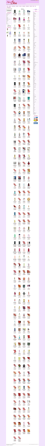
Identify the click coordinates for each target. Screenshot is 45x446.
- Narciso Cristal (24, 237)
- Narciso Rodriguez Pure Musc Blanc (19, 259)
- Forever (19, 143)
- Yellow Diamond (19, 360)
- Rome (28, 302)
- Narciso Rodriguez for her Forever (24, 252)
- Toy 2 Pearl (15, 331)
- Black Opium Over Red (19, 56)
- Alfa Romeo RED (14, 20)
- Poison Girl (29, 288)
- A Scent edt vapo (24, 360)
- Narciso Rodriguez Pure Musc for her (24, 259)
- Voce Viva (24, 353)
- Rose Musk (15, 309)
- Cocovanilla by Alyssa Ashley (19, 93)
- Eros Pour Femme (14, 389)
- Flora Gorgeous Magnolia (19, 136)
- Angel (19, 42)
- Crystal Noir (15, 107)
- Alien (19, 20)
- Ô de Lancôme (24, 266)
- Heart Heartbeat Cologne (19, 107)
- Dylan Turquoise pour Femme (28, 382)
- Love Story (24, 215)
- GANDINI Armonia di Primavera (28, 143)
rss (37, 444)
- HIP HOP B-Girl (19, 165)
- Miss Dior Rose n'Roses (19, 230)
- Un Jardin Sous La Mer (19, 338)
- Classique (24, 85)
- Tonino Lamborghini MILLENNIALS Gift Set (19, 324)
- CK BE (15, 85)
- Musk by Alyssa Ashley (29, 230)
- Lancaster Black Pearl (15, 208)
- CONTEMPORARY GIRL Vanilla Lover (24, 100)
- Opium (19, 273)
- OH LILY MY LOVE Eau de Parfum (29, 266)
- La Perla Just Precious (15, 201)
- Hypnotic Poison (28, 165)
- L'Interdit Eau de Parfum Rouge (29, 187)
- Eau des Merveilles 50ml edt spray (29, 114)
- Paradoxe (19, 280)
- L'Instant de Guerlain (14, 418)
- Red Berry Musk (15, 302)
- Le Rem (24, 208)
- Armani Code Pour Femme (14, 367)
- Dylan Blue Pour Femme (19, 114)
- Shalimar (24, 309)
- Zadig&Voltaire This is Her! (19, 440)
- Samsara (15, 432)
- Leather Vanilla (28, 208)
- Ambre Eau (24, 403)
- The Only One (24, 432)
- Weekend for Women (28, 432)
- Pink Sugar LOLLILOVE (15, 288)
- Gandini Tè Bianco (28, 150)
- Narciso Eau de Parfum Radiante (29, 237)
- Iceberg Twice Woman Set (24, 396)
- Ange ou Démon (15, 42)
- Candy (28, 71)
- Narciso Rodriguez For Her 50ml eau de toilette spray (15, 252)
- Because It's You (24, 49)
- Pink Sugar (24, 425)
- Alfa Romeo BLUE (28, 13)
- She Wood (29, 309)
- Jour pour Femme (14, 403)
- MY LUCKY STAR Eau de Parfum (15, 237)
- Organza (24, 273)
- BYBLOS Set (19, 71)
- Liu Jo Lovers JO (19, 215)
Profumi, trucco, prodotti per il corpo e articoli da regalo (11, 4)
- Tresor (19, 331)
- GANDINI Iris (15, 150)
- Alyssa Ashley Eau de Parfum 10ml (15, 28)
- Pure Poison (24, 295)
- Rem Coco (19, 302)
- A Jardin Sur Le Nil (24, 338)
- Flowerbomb (15, 143)
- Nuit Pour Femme (19, 266)
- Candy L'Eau (19, 374)
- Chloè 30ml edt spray (24, 78)
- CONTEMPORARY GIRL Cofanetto (14, 100)
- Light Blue (14, 215)
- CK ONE (19, 85)
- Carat (24, 374)
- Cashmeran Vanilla (14, 78)
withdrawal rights (32, 444)
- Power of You (15, 295)
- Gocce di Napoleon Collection (19, 158)
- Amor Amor (29, 360)
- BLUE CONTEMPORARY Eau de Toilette (24, 57)
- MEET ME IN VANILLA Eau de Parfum (15, 223)
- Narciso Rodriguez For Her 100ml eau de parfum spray (15, 245)
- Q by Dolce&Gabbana (28, 295)
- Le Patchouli (19, 208)
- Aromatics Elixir (28, 42)
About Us (30, 444)
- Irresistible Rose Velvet (24, 172)
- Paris (24, 280)
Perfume (9, 8)
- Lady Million (28, 201)
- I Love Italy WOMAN (14, 172)
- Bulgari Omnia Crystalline (29, 64)
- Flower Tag (29, 136)
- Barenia (19, 49)
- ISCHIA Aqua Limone (28, 172)
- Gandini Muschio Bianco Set (24, 151)
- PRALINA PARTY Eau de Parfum (19, 295)
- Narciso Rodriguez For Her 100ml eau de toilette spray (24, 245)
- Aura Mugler (19, 367)
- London (15, 71)
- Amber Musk (24, 27)
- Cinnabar (29, 78)
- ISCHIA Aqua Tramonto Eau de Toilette (19, 180)
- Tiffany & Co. (15, 324)
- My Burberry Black (19, 425)
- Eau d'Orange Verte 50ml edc (24, 114)
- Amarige (19, 27)
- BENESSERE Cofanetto (15, 56)
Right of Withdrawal (8, 7)
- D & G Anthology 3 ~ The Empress (24, 382)
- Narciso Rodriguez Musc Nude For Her (15, 259)
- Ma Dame (28, 215)
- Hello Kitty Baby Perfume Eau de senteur (15, 165)
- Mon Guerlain (24, 230)
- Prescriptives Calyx (24, 71)
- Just (28, 179)
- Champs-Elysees (14, 382)
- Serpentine (19, 309)
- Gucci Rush (19, 396)
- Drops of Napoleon (24, 389)
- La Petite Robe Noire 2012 (19, 411)
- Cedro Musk (19, 78)
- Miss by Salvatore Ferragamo (19, 433)
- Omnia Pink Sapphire (15, 273)
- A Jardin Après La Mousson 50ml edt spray (15, 339)
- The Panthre (29, 194)
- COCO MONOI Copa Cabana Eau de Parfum (29, 85)
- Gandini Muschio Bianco (19, 150)
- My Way (19, 237)
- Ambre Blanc (28, 27)
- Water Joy (24, 13)
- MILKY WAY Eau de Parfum (19, 223)
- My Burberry (15, 425)
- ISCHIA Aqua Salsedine (15, 179)
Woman (11, 8)
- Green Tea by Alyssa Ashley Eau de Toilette (28, 158)
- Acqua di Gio (19, 13)
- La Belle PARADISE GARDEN (15, 194)
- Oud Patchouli (15, 280)
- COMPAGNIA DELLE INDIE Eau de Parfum (24, 93)
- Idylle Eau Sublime (28, 396)
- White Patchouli (15, 360)
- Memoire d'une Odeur (24, 418)
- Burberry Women (14, 374)
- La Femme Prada (19, 194)
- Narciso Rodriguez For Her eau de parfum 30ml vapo (15, 14)
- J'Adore (24, 179)
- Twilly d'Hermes (28, 331)
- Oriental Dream (28, 273)
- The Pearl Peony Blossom (19, 201)
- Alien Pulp (24, 20)
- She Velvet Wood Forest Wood (15, 317)
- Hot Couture (24, 165)
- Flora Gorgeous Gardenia (28, 129)
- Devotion (24, 107)
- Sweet (28, 107)
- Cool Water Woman (19, 382)
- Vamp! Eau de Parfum (28, 338)
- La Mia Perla (24, 194)
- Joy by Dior (19, 403)
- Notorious (15, 266)
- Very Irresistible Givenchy (19, 353)
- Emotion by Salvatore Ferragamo (19, 122)
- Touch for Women (28, 324)
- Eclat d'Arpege (15, 121)
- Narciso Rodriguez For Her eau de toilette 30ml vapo (29, 245)
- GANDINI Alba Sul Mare (24, 143)
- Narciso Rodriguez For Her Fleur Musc (19, 252)
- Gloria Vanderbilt (19, 389)
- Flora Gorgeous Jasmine (15, 136)
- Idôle (19, 172)
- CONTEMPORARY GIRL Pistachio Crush (19, 100)
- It (24, 42)
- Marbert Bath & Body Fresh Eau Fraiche (19, 418)
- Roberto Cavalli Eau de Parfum (24, 302)
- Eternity (29, 121)
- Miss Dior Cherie (15, 230)
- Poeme (19, 288)
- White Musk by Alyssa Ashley (28, 353)
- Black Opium (24, 367)
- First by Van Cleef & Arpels (24, 129)
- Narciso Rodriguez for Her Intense (28, 252)
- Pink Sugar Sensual (28, 425)
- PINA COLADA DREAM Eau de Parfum (29, 281)
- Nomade (28, 259)
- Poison (24, 288)
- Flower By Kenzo (24, 136)
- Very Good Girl (14, 353)
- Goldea (28, 389)
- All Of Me (28, 20)
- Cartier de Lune (28, 374)
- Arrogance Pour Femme (15, 49)
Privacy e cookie (35, 444)
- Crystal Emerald (28, 100)
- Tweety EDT (24, 331)
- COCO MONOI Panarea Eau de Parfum (15, 93)
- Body (29, 367)
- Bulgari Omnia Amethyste (24, 64)
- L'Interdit (29, 403)
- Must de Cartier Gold (28, 418)
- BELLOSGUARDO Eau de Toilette (29, 49)
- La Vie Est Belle (24, 201)
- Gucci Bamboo (15, 396)
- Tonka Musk (24, 324)
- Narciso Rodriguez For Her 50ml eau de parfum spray (19, 245)
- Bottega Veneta (28, 56)
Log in (31, 0)
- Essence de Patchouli (24, 121)
